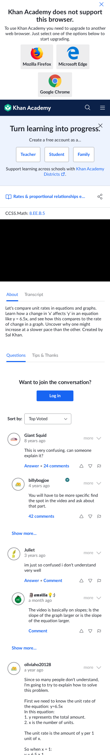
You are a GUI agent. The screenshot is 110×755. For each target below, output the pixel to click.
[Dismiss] (101, 4)
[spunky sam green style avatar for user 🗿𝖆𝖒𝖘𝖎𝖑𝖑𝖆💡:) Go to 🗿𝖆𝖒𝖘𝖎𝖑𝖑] (17, 598)
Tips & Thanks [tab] (45, 355)
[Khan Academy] (25, 108)
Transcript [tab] (34, 294)
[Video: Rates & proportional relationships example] (55, 250)
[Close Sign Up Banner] (100, 125)
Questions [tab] (16, 355)
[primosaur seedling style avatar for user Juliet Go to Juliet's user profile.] (12, 553)
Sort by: (14, 419)
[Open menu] (102, 107)
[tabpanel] (55, 319)
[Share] (100, 196)
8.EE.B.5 (37, 213)
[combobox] (47, 419)
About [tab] (12, 294)
